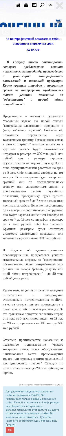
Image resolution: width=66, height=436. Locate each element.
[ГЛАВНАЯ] (18, 4)
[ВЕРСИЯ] (50, 4)
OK (10, 430)
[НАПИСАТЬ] (26, 4)
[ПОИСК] (42, 4)
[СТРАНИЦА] (34, 4)
